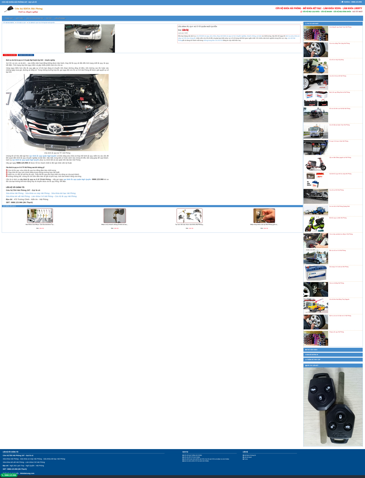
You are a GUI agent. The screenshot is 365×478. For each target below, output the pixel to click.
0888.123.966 (10, 475)
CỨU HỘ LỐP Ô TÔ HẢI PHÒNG (192, 457)
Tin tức (49, 18)
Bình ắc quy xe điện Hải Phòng (337, 218)
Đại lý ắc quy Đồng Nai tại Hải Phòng (339, 92)
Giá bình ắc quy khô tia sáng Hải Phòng (340, 173)
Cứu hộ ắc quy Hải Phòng (66, 196)
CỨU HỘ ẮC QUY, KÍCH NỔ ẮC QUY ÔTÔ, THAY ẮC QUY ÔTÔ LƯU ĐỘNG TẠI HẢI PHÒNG (206, 459)
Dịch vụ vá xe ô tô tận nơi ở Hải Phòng (340, 315)
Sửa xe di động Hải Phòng (336, 283)
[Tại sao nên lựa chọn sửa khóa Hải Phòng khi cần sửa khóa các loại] (189, 216)
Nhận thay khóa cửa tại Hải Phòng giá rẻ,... (264, 224)
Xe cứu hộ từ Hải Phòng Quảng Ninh (339, 206)
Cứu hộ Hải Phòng (8, 22)
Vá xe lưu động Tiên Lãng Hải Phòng (339, 43)
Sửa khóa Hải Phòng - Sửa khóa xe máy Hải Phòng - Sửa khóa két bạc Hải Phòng (41, 193)
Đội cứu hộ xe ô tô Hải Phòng (337, 250)
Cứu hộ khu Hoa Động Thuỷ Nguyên (339, 299)
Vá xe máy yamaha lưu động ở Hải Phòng (341, 234)
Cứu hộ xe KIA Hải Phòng (336, 190)
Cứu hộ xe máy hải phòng (336, 59)
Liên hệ (245, 452)
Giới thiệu (19, 18)
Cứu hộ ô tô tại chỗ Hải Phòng (337, 76)
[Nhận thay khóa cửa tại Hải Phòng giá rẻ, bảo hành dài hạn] (264, 216)
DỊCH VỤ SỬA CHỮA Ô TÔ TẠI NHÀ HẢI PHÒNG (196, 461)
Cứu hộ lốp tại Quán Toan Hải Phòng (339, 125)
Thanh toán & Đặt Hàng (26, 55)
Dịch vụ (185, 452)
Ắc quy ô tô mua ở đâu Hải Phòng (338, 141)
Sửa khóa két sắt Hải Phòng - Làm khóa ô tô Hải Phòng (29, 196)
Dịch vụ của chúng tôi (35, 18)
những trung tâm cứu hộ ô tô (213, 40)
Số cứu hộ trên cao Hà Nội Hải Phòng (339, 108)
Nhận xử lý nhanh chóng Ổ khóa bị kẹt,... (114, 224)
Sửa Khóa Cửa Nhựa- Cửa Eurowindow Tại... (40, 224)
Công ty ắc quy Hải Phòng (336, 332)
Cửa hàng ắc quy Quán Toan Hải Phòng (340, 27)
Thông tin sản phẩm (10, 55)
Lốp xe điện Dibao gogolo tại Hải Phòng (340, 157)
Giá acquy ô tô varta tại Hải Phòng (338, 266)
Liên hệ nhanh (60, 18)
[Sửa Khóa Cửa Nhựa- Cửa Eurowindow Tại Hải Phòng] (40, 216)
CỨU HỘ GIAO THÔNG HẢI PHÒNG (193, 455)
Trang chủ (9, 18)
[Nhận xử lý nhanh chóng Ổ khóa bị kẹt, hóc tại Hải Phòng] (115, 216)
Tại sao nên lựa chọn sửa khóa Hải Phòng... (189, 224)
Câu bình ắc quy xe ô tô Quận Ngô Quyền (41, 22)
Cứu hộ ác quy (21, 22)
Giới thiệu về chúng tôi (250, 455)
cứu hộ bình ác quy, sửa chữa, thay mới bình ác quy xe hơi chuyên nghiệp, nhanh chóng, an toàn (228, 36)
